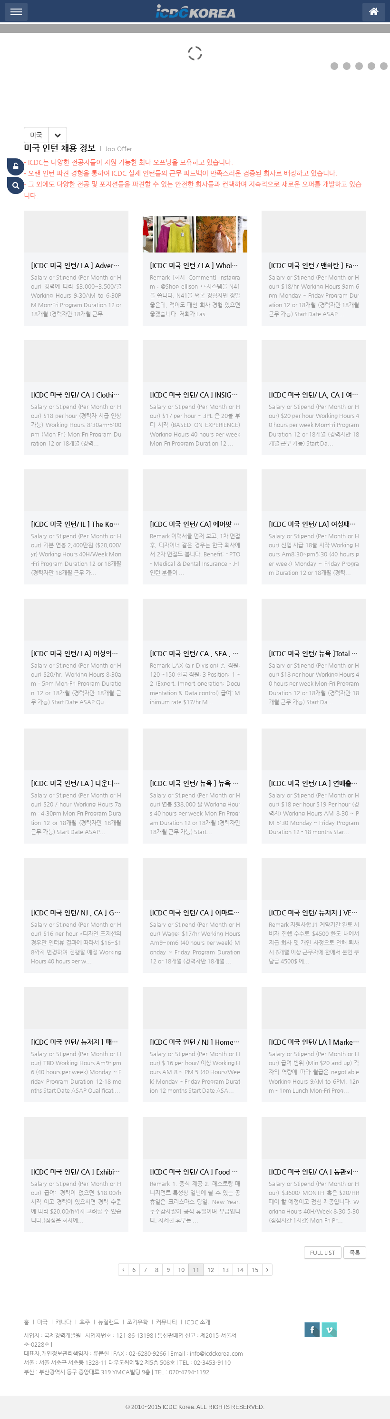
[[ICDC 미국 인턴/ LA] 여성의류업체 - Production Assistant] (76, 620)
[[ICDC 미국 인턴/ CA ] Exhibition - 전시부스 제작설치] (76, 1138)
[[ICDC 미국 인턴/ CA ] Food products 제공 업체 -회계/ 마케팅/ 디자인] (195, 1138)
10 (181, 1269)
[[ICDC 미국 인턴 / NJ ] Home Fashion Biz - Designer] (195, 1008)
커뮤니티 (166, 1322)
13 (225, 1269)
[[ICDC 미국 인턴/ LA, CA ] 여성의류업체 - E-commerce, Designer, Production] (314, 361)
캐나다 (63, 1322)
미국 (36, 135)
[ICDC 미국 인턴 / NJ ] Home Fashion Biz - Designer (226, 1042)
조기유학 (137, 1322)
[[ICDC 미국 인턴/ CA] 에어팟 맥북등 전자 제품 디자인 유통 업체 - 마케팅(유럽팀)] (195, 490)
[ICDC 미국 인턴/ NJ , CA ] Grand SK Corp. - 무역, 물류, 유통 (119, 912)
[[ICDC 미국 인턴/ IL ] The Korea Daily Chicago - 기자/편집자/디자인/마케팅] (76, 490)
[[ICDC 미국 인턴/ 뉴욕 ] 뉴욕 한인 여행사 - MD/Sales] (195, 749)
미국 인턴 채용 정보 (60, 148)
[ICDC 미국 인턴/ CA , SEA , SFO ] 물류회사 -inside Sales (232, 653)
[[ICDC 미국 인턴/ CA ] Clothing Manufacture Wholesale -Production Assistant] (76, 361)
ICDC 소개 (197, 1322)
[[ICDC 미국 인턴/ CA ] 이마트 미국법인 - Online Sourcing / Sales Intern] (195, 879)
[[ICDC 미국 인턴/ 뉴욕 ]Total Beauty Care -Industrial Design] (314, 620)
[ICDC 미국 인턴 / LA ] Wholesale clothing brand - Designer (237, 265)
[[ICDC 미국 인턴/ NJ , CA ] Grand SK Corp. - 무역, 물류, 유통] (76, 879)
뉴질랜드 (108, 1322)
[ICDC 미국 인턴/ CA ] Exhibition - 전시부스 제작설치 (107, 1172)
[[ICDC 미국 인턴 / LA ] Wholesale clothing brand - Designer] (195, 232)
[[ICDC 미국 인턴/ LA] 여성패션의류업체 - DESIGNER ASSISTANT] (314, 490)
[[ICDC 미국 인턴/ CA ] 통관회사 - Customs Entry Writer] (314, 1138)
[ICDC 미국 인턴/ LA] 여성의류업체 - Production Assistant (114, 653)
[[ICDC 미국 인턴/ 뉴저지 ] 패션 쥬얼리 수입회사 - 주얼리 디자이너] (76, 1008)
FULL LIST (322, 1252)
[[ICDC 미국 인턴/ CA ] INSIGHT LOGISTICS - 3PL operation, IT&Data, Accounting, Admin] (195, 361)
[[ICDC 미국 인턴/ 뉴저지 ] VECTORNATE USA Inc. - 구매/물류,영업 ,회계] (314, 879)
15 (255, 1269)
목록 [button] (355, 1252)
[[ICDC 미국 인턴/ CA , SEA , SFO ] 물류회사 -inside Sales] (195, 620)
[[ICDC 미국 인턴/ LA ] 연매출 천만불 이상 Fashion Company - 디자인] (314, 749)
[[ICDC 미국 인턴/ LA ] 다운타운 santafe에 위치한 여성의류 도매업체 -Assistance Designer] (76, 749)
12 (210, 1269)
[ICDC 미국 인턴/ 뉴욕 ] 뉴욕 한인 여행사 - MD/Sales (225, 783)
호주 (84, 1322)
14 (240, 1269)
